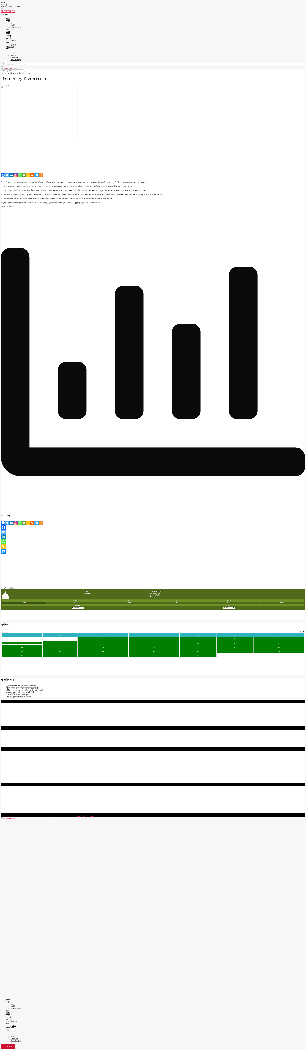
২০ (22, 651)
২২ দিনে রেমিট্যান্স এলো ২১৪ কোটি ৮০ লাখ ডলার (21, 686)
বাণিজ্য (8, 32)
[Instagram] (16, 175)
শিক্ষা (7, 42)
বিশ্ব (7, 29)
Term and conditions (9, 760)
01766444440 (21, 802)
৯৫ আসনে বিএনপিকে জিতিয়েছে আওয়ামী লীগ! (20, 692)
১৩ (22, 647)
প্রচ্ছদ (8, 19)
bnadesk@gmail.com (17, 812)
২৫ (235, 651)
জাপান (3, 588)
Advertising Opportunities (11, 765)
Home (3, 73)
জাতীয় (8, 21)
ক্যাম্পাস (13, 45)
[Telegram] (36, 175)
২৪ (198, 651)
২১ (60, 651)
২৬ (279, 651)
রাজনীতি (13, 25)
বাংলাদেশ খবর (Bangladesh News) (13, 775)
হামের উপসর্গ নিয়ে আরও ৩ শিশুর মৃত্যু (17, 694)
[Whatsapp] (20, 175)
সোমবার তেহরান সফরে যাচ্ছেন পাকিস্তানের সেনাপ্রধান (22, 688)
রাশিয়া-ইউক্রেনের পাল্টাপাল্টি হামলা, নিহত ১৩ (19, 697)
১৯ (279, 647)
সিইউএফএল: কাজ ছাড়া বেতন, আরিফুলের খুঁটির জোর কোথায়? (24, 690)
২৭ (22, 655)
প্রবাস (12, 51)
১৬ (154, 647)
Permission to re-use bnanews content (17, 763)
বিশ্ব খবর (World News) (10, 777)
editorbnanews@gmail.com (27, 798)
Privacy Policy (7, 758)
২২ (103, 651)
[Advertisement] (72, 156)
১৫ (103, 647)
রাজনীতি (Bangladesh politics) (12, 779)
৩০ (154, 655)
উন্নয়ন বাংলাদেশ (16, 27)
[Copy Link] (28, 175)
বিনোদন (8, 34)
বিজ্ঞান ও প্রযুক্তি (16, 60)
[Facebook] (3, 175)
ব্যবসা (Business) (7, 781)
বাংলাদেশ (13, 23)
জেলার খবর (14, 40)
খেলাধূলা (8, 36)
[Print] (32, 175)
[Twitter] (7, 175)
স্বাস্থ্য (12, 53)
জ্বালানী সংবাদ (10, 47)
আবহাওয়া (13, 55)
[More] (41, 175)
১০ (198, 643)
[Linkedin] (11, 175)
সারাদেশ (8, 38)
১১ (235, 643)
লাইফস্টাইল (14, 57)
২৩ (154, 651)
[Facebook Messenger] (3, 551)
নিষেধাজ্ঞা (7, 588)
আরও (7, 49)
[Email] (24, 175)
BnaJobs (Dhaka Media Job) (13, 769)
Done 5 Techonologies (85, 816)
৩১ (198, 655)
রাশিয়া (12, 588)
